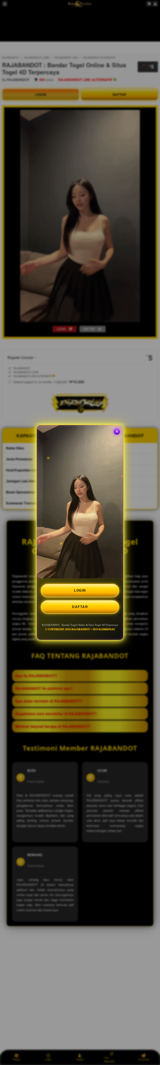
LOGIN (80, 590)
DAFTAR (80, 607)
